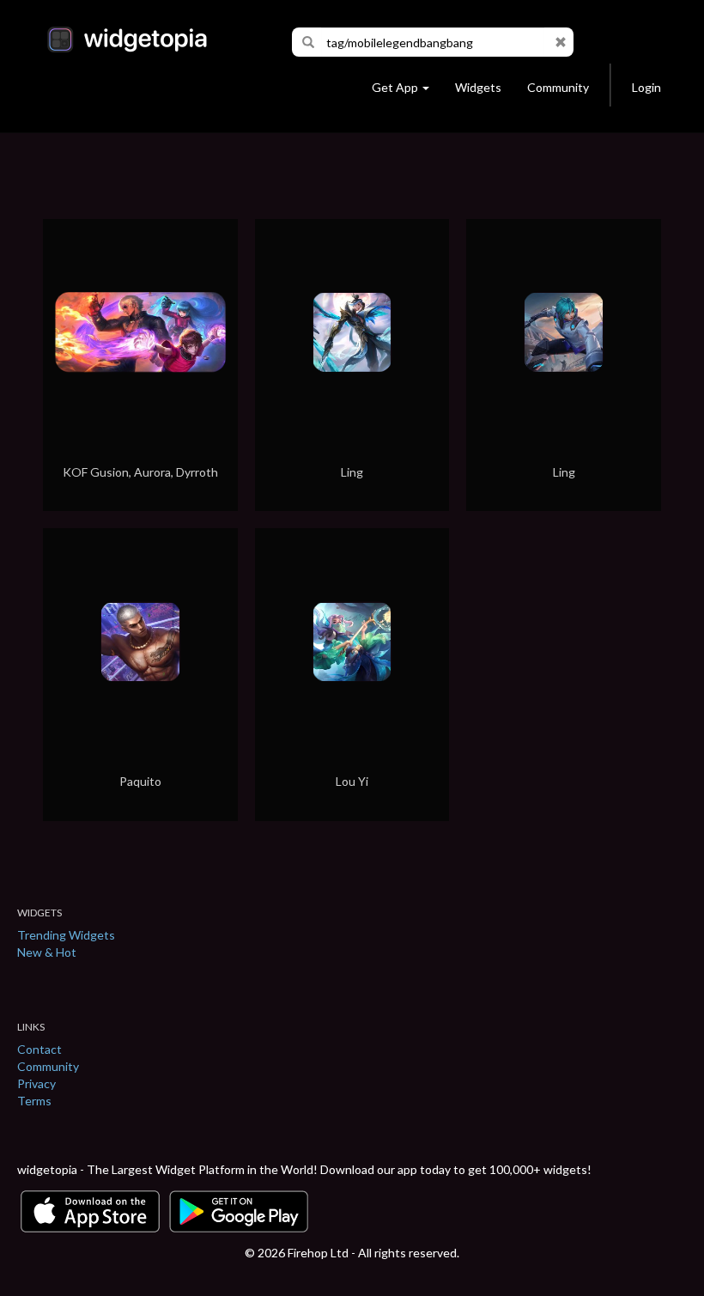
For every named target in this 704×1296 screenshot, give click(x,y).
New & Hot (46, 952)
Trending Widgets (66, 935)
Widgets (478, 87)
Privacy (36, 1083)
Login (646, 87)
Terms (34, 1100)
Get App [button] (395, 87)
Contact (39, 1049)
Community (558, 87)
